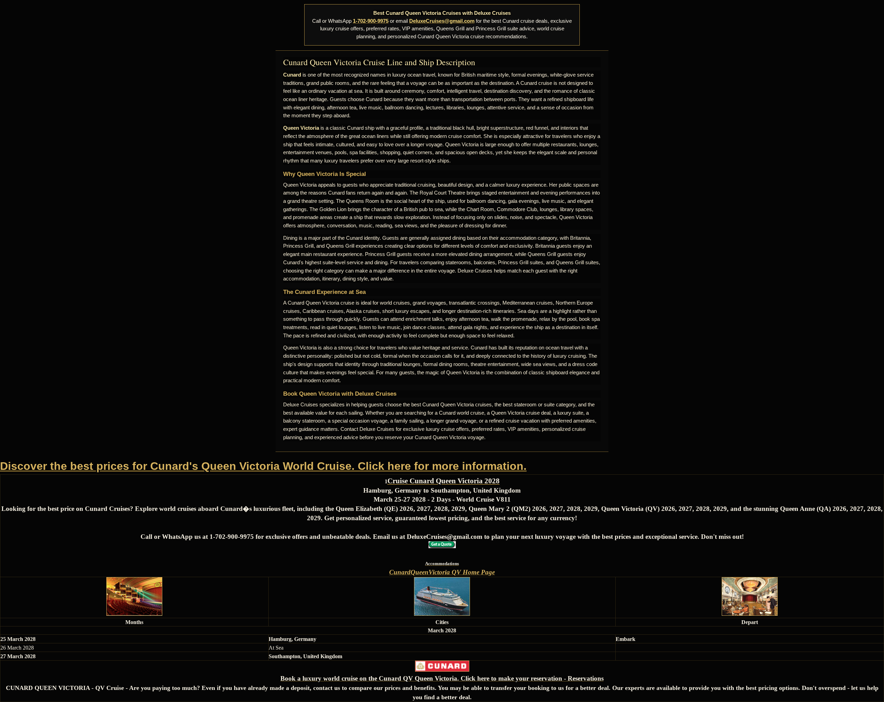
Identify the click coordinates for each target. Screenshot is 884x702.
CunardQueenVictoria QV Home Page (442, 572)
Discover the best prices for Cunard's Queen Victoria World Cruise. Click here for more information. (263, 466)
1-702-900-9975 (370, 21)
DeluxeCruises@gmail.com (441, 21)
